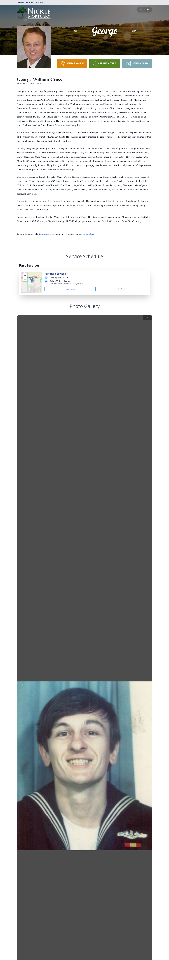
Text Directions (70, 289)
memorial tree (48, 233)
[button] (32, 279)
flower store (88, 233)
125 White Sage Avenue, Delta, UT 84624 (68, 283)
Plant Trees (122, 289)
